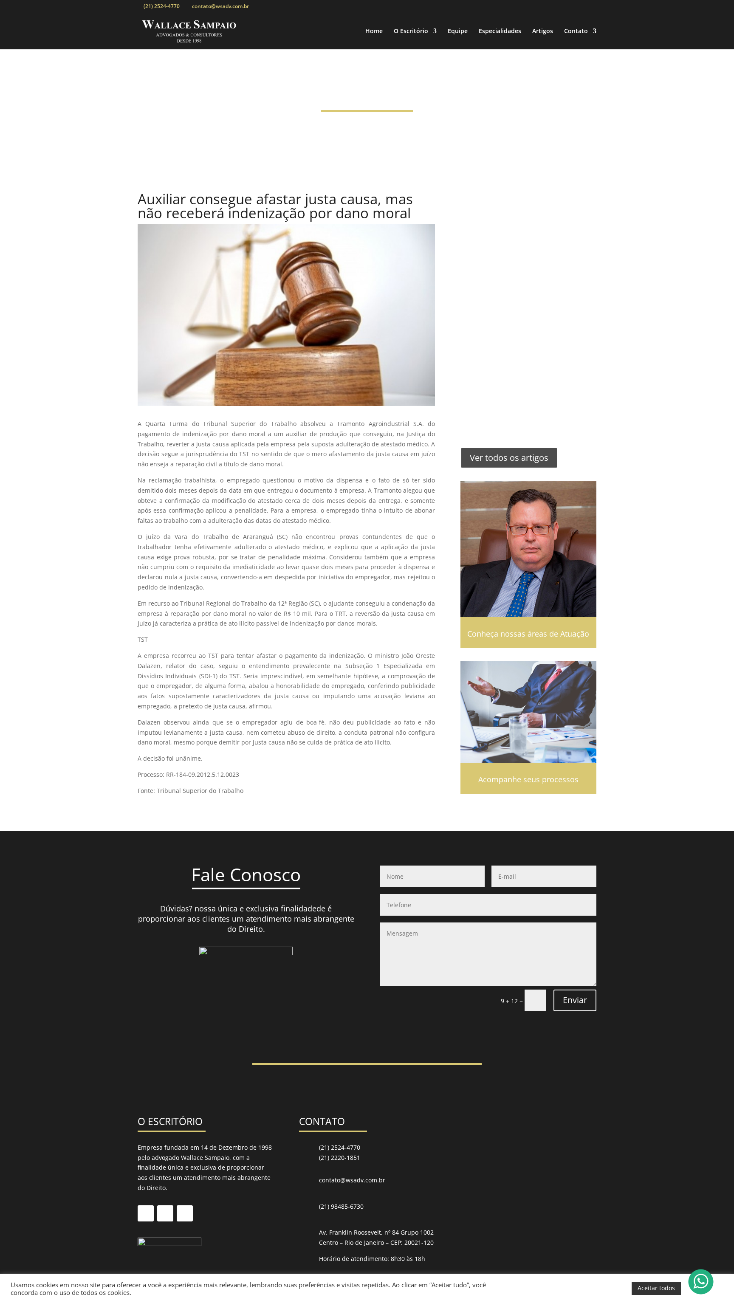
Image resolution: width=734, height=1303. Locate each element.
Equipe (458, 31)
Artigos (542, 31)
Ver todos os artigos (509, 457)
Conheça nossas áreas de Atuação (528, 634)
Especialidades (500, 31)
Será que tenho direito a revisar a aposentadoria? (520, 400)
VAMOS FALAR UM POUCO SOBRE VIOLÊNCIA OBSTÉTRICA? (522, 213)
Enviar (575, 1000)
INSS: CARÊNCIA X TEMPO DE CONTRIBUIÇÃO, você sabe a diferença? (527, 332)
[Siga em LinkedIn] (165, 1213)
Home (374, 31)
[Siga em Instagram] (185, 1213)
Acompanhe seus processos (528, 779)
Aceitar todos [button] (656, 1288)
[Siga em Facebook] (146, 1213)
